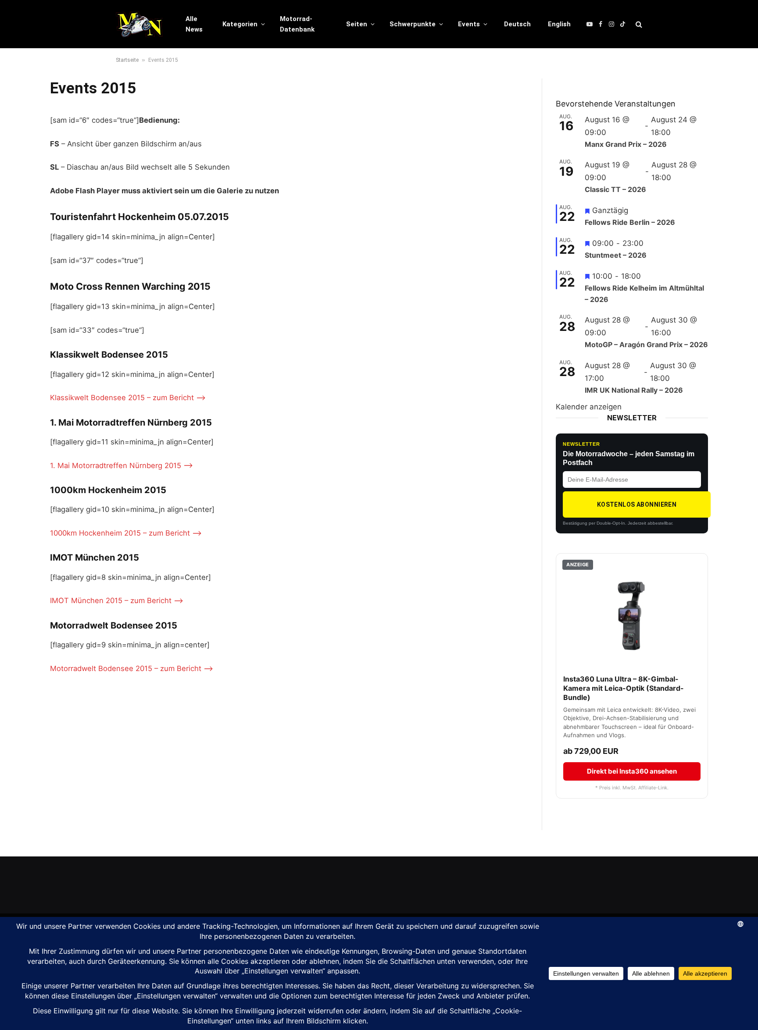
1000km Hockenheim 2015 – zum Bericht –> (126, 533)
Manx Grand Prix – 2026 (626, 144)
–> (188, 465)
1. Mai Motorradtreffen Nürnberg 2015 (115, 465)
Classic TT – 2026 (615, 189)
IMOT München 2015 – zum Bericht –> (116, 600)
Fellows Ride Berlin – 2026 (630, 222)
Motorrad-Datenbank (297, 24)
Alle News (194, 24)
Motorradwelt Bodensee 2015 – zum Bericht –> (131, 668)
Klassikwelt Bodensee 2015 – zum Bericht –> (128, 397)
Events (469, 24)
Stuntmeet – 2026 (616, 255)
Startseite (127, 60)
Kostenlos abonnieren (636, 504)
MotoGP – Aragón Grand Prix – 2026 (646, 344)
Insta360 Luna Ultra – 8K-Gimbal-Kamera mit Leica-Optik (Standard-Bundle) (623, 688)
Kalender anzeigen (589, 406)
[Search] (638, 24)
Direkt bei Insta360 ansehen (632, 771)
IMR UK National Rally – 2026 (634, 390)
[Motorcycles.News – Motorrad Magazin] (139, 24)
